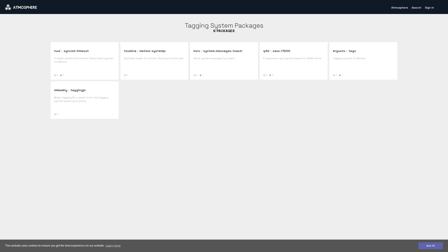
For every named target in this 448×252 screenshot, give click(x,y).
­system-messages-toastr (223, 51)
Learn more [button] (113, 245)
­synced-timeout (76, 51)
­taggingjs (78, 90)
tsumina (130, 51)
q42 (266, 51)
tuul (57, 51)
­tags (352, 51)
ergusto (339, 51)
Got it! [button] (430, 245)
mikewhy (60, 90)
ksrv (197, 51)
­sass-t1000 (281, 51)
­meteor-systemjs (152, 51)
